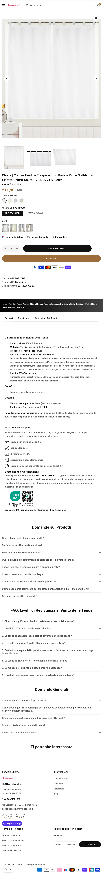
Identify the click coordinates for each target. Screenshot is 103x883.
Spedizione (23, 318)
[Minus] (5, 248)
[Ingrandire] (96, 18)
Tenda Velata (22, 304)
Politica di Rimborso (12, 845)
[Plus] (17, 248)
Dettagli (9, 318)
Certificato (59, 788)
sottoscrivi (90, 844)
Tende (12, 304)
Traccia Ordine (61, 778)
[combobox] (59, 5)
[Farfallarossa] (14, 5)
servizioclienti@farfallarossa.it (17, 809)
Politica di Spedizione (12, 840)
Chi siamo (59, 783)
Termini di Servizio (11, 835)
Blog (56, 794)
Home (4, 304)
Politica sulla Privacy (12, 850)
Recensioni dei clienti (46, 318)
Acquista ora (52, 258)
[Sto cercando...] (26, 5)
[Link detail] (4, 816)
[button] (96, 78)
